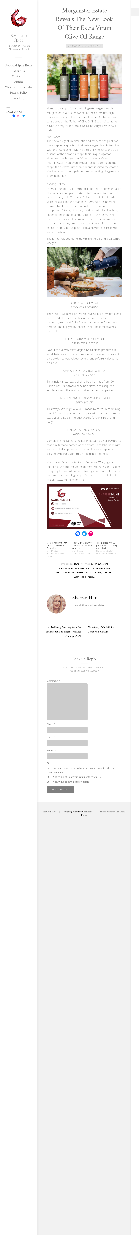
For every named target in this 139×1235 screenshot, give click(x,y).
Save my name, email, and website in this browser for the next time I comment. (82, 770)
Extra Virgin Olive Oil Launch (87, 568)
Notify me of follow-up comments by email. (77, 777)
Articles (18, 82)
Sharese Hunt (94, 46)
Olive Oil (96, 572)
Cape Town (96, 564)
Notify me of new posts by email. (71, 782)
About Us (19, 71)
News (76, 564)
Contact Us (19, 76)
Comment (53, 681)
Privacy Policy (18, 93)
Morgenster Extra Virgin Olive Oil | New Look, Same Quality (57, 545)
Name (51, 724)
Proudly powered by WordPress (78, 812)
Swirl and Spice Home (18, 65)
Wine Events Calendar (18, 87)
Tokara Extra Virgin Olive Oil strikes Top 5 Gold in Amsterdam (82, 545)
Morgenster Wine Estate (78, 572)
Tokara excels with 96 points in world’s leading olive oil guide (106, 545)
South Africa (87, 577)
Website (51, 750)
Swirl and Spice (18, 38)
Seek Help (18, 98)
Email (51, 737)
